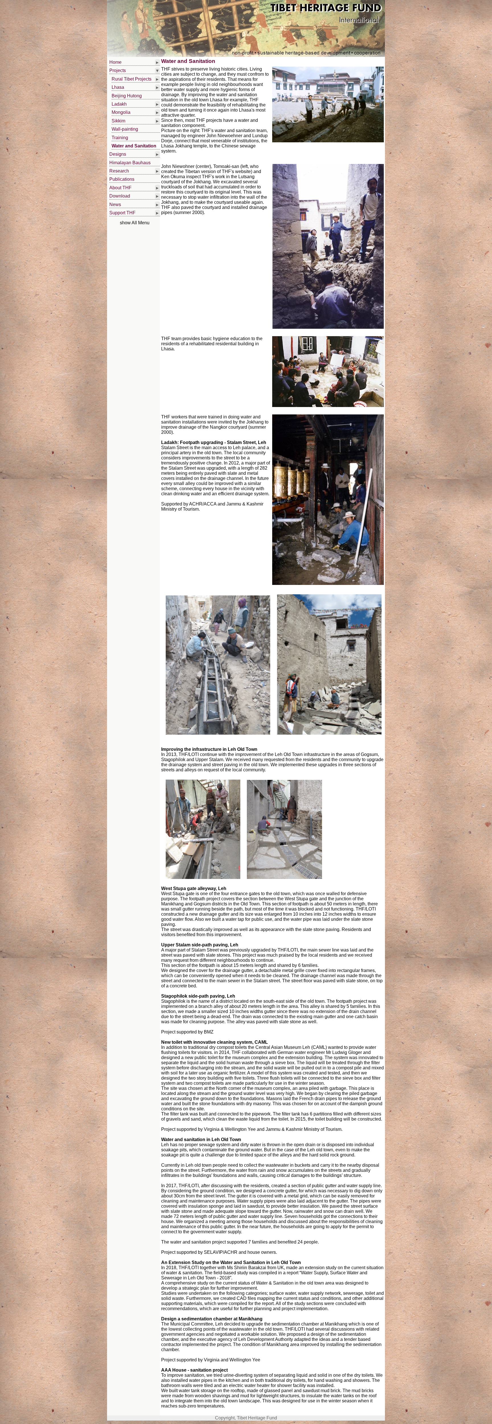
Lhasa (118, 87)
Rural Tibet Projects (131, 79)
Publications (121, 179)
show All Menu (134, 222)
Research (119, 171)
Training (120, 137)
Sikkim (118, 120)
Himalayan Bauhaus (130, 162)
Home (115, 62)
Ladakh (119, 104)
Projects (117, 70)
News (115, 204)
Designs (117, 154)
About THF (120, 187)
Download (119, 196)
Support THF (122, 212)
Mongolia (121, 112)
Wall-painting (125, 129)
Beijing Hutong (127, 95)
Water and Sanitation (134, 145)
